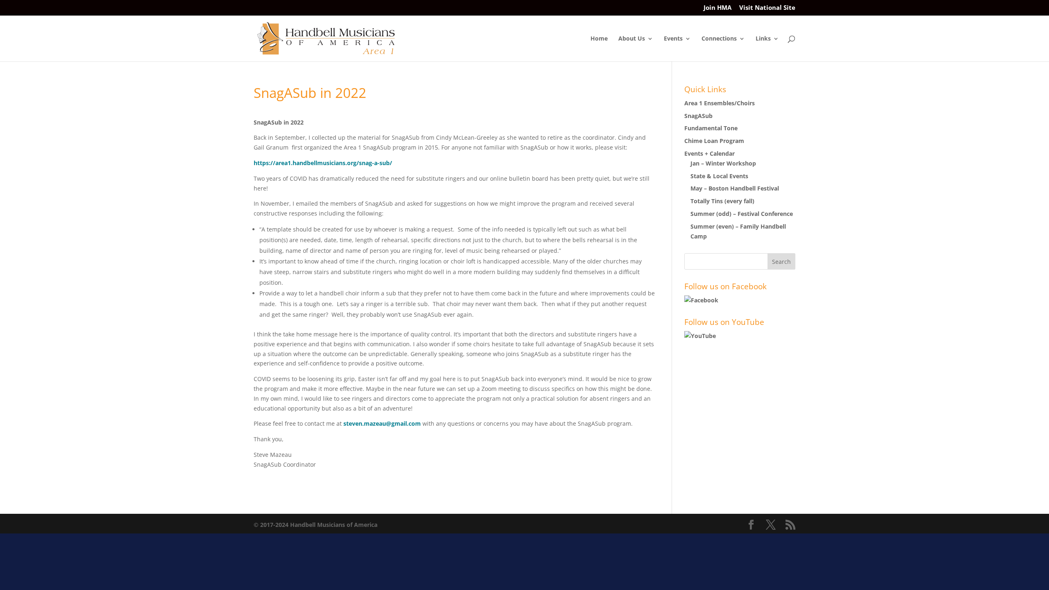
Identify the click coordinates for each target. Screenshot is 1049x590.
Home (599, 39)
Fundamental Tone (711, 128)
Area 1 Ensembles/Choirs (719, 103)
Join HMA (717, 8)
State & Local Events (719, 176)
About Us (631, 39)
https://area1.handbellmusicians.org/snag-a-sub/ (323, 163)
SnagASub (698, 116)
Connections (719, 39)
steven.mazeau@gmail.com (382, 423)
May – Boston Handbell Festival (734, 188)
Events (673, 39)
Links (763, 39)
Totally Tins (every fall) (722, 201)
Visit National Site (767, 8)
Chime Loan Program (714, 141)
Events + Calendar (709, 153)
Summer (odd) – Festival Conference (741, 214)
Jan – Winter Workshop (723, 163)
